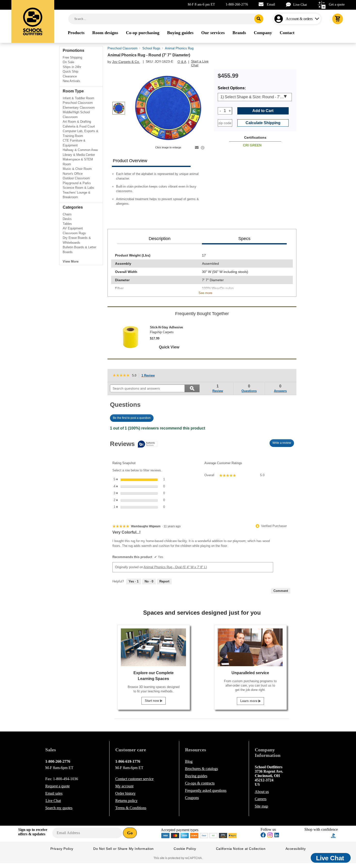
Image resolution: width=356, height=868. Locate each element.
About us (262, 792)
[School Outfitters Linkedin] (276, 836)
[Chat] (289, 4)
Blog (189, 761)
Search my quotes (58, 808)
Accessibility (296, 849)
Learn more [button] (249, 701)
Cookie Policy (185, 849)
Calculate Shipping (263, 123)
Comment (280, 591)
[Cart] (337, 19)
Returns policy (126, 801)
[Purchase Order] (213, 835)
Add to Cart (262, 111)
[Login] (279, 19)
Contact (134, 779)
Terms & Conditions (130, 808)
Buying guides (196, 776)
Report (164, 581)
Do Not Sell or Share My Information (123, 849)
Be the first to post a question (132, 418)
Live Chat (300, 5)
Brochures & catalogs (201, 769)
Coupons (192, 798)
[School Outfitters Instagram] (270, 836)
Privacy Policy (61, 849)
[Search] (258, 19)
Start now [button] (152, 700)
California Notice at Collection (241, 849)
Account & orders (299, 19)
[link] (121, 375)
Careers (260, 799)
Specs (244, 238)
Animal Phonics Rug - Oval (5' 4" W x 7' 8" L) (175, 567)
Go (130, 832)
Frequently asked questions (205, 790)
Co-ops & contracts (200, 783)
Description (159, 238)
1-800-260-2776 (237, 4)
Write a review (283, 444)
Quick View (169, 347)
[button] (318, 836)
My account (124, 786)
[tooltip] (133, 444)
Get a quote (337, 4)
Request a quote (57, 786)
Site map (261, 806)
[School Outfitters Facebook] (263, 836)
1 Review (149, 376)
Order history (125, 793)
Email (271, 4)
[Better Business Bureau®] (333, 835)
